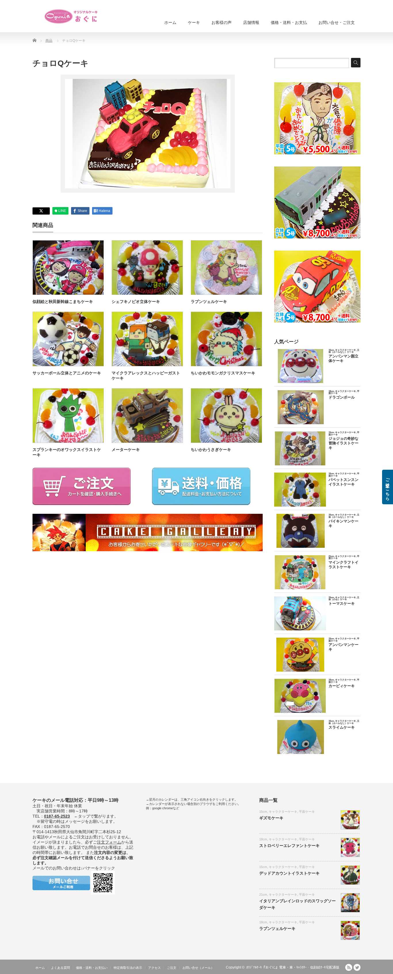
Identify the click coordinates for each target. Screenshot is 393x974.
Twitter (357, 967)
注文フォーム (109, 842)
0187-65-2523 (57, 816)
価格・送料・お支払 (289, 22)
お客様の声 (221, 22)
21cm (263, 894)
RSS (348, 967)
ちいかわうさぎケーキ (211, 449)
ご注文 (171, 967)
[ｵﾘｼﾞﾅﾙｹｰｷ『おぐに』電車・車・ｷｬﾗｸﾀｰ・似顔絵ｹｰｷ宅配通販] (71, 16)
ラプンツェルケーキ (209, 301)
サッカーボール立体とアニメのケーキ (67, 373)
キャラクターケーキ (283, 811)
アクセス (154, 967)
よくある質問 (60, 967)
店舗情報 (251, 22)
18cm (263, 839)
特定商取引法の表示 (128, 967)
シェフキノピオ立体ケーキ (136, 301)
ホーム (170, 22)
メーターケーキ (126, 449)
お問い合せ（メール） (198, 967)
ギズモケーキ (271, 818)
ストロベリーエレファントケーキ (289, 845)
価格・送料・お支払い (92, 967)
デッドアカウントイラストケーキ (289, 873)
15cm (263, 811)
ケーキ (194, 22)
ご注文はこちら (387, 487)
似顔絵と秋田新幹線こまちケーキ (63, 301)
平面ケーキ (307, 811)
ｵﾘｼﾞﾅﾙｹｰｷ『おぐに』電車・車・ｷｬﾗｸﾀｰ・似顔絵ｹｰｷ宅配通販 (292, 967)
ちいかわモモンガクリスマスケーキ (223, 373)
